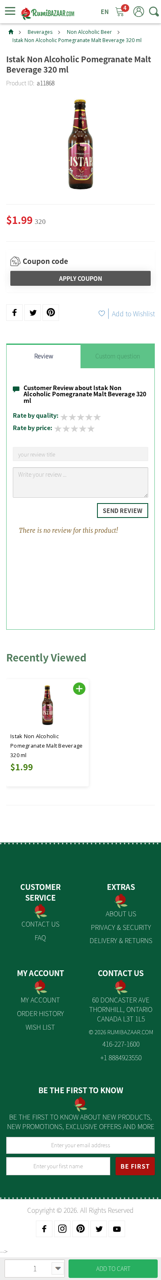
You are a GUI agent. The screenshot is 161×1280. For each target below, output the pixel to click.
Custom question (117, 355)
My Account (40, 1000)
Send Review (122, 510)
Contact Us (40, 924)
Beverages (40, 31)
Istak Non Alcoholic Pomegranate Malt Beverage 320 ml (77, 40)
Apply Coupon (80, 278)
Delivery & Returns (121, 940)
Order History (40, 1013)
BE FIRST (135, 1166)
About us (121, 913)
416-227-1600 (121, 1044)
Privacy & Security (121, 927)
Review (43, 355)
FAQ (40, 937)
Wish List (40, 1027)
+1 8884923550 (121, 1057)
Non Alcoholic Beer (89, 31)
